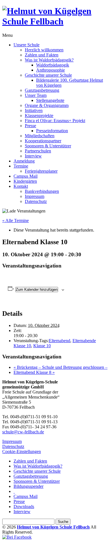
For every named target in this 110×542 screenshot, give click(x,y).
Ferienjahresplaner (41, 171)
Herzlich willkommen (44, 49)
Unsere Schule (26, 44)
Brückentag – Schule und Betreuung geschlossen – (60, 367)
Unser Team (36, 95)
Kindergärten (25, 181)
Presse (30, 125)
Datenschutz (36, 201)
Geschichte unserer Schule (48, 75)
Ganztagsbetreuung (42, 90)
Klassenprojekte (39, 115)
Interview (33, 156)
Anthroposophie (50, 70)
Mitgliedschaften (39, 135)
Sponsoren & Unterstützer (48, 145)
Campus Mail (26, 176)
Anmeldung (24, 161)
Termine (21, 166)
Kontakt (21, 186)
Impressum (34, 196)
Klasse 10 (42, 345)
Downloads (24, 506)
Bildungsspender (28, 486)
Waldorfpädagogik (52, 65)
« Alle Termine (15, 220)
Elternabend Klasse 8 (34, 372)
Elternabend (59, 340)
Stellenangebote (50, 100)
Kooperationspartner (43, 140)
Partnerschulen (38, 150)
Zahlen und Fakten (41, 54)
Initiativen (34, 110)
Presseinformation (52, 130)
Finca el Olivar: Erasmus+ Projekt (55, 120)
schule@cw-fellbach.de (23, 431)
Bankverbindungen (42, 191)
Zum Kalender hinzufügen (37, 289)
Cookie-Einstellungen (21, 451)
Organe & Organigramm (47, 105)
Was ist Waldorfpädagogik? (49, 60)
